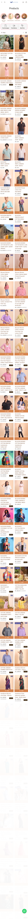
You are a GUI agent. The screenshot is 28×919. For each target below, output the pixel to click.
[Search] (4, 2)
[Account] (23, 2)
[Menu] (1, 2)
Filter (4, 32)
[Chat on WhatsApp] (24, 911)
